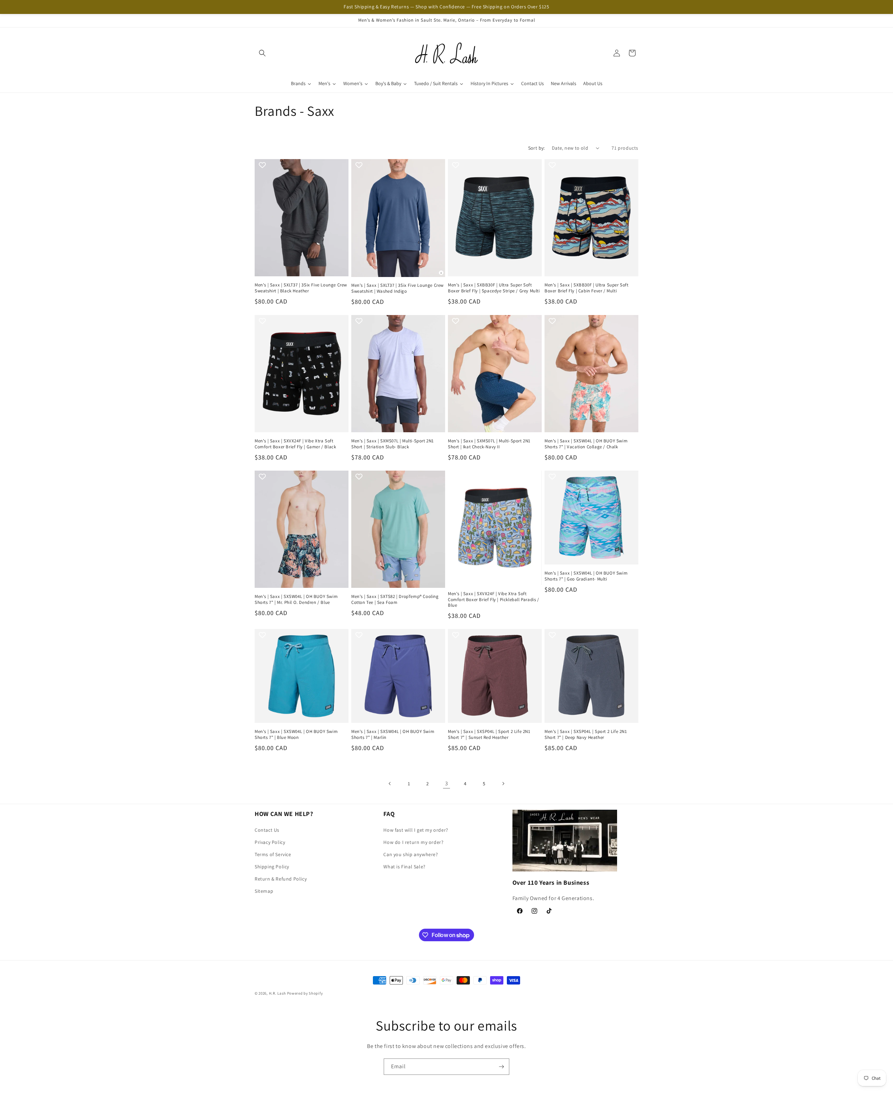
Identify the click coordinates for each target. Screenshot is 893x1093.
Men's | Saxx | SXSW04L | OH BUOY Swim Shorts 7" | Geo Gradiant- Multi (586, 576)
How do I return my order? (413, 842)
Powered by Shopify (305, 993)
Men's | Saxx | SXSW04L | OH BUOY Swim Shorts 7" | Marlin (392, 734)
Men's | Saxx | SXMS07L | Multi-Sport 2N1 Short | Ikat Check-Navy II (489, 444)
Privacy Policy (270, 842)
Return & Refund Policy (281, 879)
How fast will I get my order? (415, 830)
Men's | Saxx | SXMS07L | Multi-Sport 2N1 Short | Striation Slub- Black (392, 444)
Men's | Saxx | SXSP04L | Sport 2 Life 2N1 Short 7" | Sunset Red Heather (489, 734)
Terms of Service (273, 854)
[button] (262, 53)
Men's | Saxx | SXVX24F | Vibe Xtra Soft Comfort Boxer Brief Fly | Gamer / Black (295, 444)
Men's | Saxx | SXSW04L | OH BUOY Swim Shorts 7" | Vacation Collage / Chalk (586, 444)
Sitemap (264, 891)
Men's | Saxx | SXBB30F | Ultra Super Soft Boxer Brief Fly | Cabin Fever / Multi (587, 288)
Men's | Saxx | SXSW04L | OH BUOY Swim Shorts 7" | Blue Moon (296, 734)
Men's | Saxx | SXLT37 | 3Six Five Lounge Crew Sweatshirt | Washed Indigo (397, 288)
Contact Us (267, 830)
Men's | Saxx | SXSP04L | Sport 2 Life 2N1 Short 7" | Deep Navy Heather (586, 734)
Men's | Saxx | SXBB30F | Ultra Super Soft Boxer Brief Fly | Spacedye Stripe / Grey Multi (494, 288)
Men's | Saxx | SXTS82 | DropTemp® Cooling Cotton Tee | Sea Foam (395, 599)
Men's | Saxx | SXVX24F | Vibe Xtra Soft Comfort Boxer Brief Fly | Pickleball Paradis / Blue (493, 599)
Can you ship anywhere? (410, 854)
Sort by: (536, 148)
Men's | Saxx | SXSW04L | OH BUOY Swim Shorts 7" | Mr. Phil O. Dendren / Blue (296, 599)
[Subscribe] (501, 1066)
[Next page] (503, 783)
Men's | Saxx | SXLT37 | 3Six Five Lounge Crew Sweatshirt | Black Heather (301, 288)
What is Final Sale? (404, 866)
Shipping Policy (272, 866)
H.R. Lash (277, 993)
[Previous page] (390, 783)
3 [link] (446, 783)
